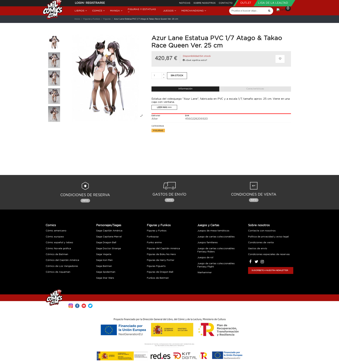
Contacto (226, 3)
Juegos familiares (207, 242)
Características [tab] (255, 89)
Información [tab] (185, 89)
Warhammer (204, 272)
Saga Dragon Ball (106, 242)
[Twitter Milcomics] (90, 305)
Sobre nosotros (205, 3)
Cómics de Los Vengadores (62, 266)
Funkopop (153, 237)
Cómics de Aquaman (58, 272)
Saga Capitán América (109, 231)
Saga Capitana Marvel (109, 237)
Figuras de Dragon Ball (160, 272)
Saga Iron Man (104, 260)
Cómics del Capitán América (62, 260)
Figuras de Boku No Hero (161, 254)
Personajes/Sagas (108, 225)
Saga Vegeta (103, 254)
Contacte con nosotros (262, 231)
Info (85, 200)
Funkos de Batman (158, 278)
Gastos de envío (257, 248)
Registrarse (95, 3)
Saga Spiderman (105, 272)
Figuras (158, 130)
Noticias (185, 3)
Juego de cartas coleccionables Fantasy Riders (216, 250)
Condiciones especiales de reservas (269, 254)
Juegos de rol (205, 257)
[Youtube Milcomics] (84, 305)
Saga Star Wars (105, 278)
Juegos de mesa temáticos (213, 231)
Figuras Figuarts (156, 266)
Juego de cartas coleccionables (216, 237)
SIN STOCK (177, 75)
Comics (51, 225)
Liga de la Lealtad (273, 3)
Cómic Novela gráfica (58, 248)
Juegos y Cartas (208, 225)
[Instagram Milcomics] (71, 305)
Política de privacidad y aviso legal (268, 237)
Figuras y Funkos (159, 225)
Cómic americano (56, 231)
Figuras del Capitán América (163, 248)
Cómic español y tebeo (59, 242)
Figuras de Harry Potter (160, 260)
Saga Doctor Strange (108, 248)
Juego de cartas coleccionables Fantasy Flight (216, 265)
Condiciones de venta (261, 242)
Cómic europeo (55, 237)
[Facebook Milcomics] (77, 305)
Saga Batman (104, 266)
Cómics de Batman (57, 254)
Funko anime (154, 242)
